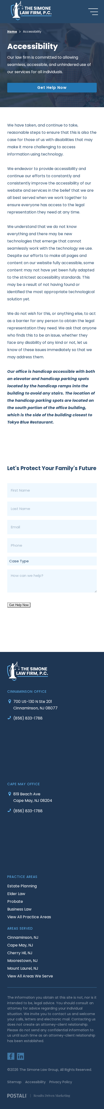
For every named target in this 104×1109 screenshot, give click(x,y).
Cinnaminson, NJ (22, 937)
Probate (15, 901)
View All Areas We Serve (30, 976)
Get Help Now (52, 87)
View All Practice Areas (29, 917)
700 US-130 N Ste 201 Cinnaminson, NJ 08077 (35, 705)
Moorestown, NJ (22, 960)
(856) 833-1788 (28, 718)
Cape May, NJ (20, 945)
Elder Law (16, 894)
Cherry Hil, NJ (19, 953)
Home (12, 31)
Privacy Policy (60, 1082)
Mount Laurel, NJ (22, 968)
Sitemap (14, 1082)
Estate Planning (22, 886)
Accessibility (35, 1082)
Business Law (19, 909)
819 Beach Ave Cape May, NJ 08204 (32, 797)
